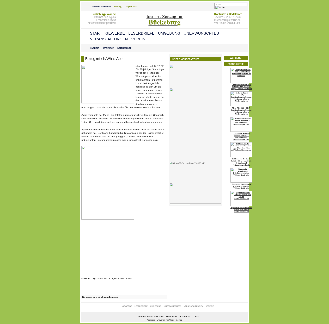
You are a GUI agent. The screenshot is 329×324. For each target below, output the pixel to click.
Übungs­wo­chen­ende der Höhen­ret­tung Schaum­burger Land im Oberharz (241, 86)
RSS (196, 316)
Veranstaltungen (109, 39)
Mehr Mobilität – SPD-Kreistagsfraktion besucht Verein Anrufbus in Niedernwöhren (241, 111)
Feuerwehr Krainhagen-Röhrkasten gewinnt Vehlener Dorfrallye (241, 186)
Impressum (108, 48)
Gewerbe (115, 33)
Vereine (139, 39)
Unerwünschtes (201, 33)
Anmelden (151, 320)
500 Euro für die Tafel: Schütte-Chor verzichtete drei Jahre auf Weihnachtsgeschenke (241, 161)
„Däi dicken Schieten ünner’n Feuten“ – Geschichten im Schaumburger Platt (241, 136)
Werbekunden (145, 316)
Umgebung (169, 33)
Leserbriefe (141, 33)
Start (96, 33)
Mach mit (94, 48)
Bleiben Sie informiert (101, 6)
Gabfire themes (175, 320)
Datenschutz (124, 48)
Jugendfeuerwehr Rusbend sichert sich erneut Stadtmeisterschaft (241, 209)
